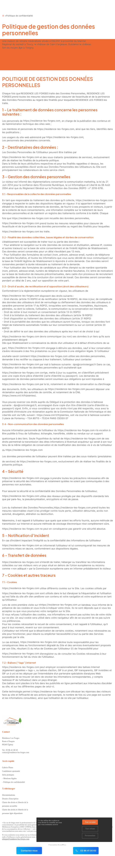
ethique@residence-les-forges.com (15, 839)
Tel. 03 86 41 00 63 (10, 750)
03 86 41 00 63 (88, 850)
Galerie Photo (7, 767)
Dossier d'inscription (10, 799)
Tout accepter (90, 822)
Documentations (8, 795)
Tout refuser (90, 829)
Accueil (3, 15)
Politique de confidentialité (19, 15)
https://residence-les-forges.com (41, 120)
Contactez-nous (29, 850)
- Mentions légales (9, 778)
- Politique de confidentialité (13, 782)
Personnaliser (90, 835)
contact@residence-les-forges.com (15, 752)
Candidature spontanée (11, 771)
